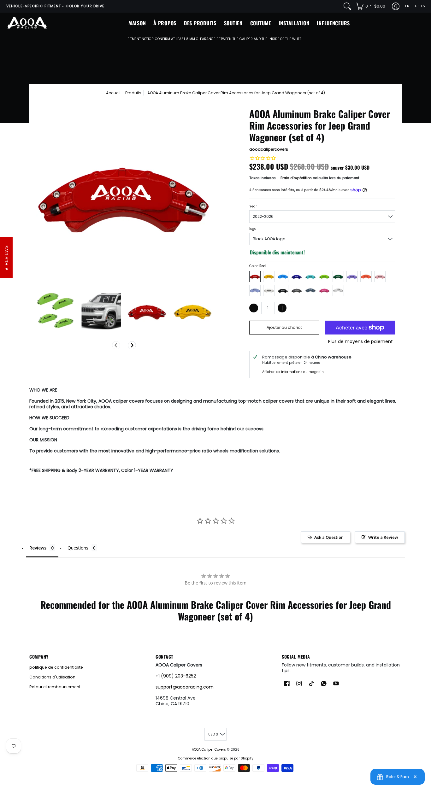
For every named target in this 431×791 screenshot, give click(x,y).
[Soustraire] (253, 308)
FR (407, 6)
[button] (371, 6)
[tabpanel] (215, 431)
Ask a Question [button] (329, 537)
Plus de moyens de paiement (360, 342)
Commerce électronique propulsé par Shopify (215, 758)
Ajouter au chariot (284, 327)
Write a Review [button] (383, 537)
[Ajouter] (282, 308)
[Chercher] (347, 6)
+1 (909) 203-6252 (176, 676)
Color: (257, 266)
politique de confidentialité (56, 667)
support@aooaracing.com (185, 687)
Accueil (113, 93)
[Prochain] (132, 345)
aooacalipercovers (268, 149)
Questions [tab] (78, 548)
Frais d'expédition (296, 177)
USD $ (420, 6)
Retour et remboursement (54, 686)
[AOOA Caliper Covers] (26, 23)
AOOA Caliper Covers (209, 749)
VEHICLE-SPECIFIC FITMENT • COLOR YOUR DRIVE (55, 6)
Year (253, 206)
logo (252, 228)
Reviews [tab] (37, 548)
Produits (133, 93)
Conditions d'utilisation (52, 677)
